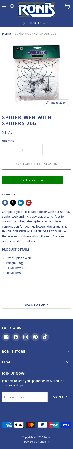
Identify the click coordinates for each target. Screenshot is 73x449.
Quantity (8, 140)
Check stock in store (32, 180)
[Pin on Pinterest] (29, 203)
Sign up (60, 397)
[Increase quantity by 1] (37, 149)
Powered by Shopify (36, 441)
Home (6, 33)
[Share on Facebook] (5, 203)
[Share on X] (13, 203)
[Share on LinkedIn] (21, 203)
